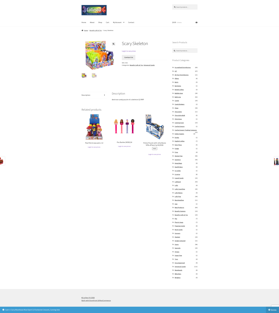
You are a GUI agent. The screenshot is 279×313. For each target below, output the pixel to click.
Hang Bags (178, 163)
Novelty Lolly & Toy (96, 30)
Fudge (177, 149)
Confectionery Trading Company (186, 130)
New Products (179, 207)
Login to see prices (129, 51)
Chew (176, 108)
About (92, 22)
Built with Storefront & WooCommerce (96, 300)
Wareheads (178, 270)
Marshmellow (179, 200)
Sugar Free (178, 255)
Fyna (176, 152)
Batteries (178, 86)
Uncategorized (180, 263)
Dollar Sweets (179, 134)
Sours (177, 244)
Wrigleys (177, 278)
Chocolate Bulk (180, 115)
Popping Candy (180, 226)
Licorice (177, 174)
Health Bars (179, 167)
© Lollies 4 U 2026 (88, 298)
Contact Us (128, 57)
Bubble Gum (179, 93)
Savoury (177, 233)
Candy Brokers (179, 104)
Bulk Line (178, 97)
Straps (177, 252)
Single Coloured (180, 241)
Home (84, 22)
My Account (117, 22)
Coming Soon (179, 123)
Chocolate (178, 112)
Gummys (178, 160)
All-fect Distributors (182, 75)
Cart (107, 22)
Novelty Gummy (180, 211)
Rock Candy (179, 230)
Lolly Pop (178, 196)
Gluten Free (178, 156)
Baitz (176, 82)
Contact (131, 22)
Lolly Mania (178, 193)
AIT (176, 71)
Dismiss (273, 310)
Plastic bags (179, 222)
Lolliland (178, 182)
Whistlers (178, 274)
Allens (177, 78)
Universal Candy (149, 65)
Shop (100, 22)
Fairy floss (178, 145)
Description (86, 95)
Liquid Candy (179, 178)
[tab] (94, 95)
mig (176, 204)
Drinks (177, 138)
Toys (176, 259)
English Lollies (180, 141)
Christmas (178, 119)
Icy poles (178, 171)
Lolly (176, 185)
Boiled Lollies (179, 90)
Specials (177, 248)
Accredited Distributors (183, 67)
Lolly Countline (180, 189)
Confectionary (180, 126)
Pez (176, 219)
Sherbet (177, 237)
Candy (177, 101)
